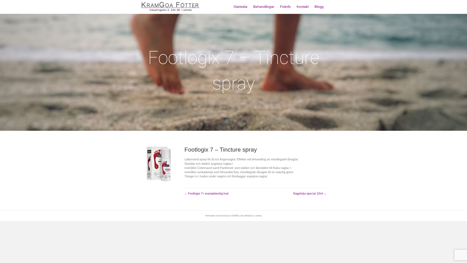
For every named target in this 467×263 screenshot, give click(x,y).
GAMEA (235, 215)
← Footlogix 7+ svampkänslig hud (206, 193)
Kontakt (303, 7)
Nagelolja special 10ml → (310, 193)
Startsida (240, 7)
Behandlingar (263, 7)
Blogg (319, 7)
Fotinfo (285, 7)
